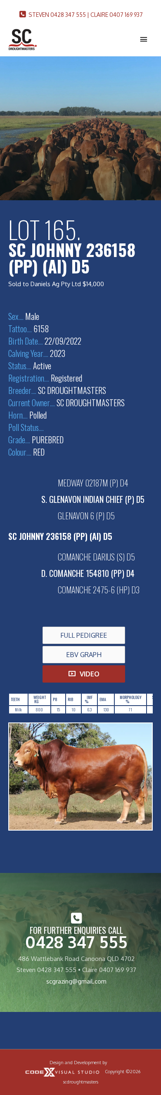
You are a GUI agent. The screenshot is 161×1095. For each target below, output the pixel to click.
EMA (102, 699)
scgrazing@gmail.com (76, 981)
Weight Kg (39, 699)
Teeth (15, 699)
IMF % (88, 699)
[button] (84, 635)
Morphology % (131, 699)
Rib (70, 699)
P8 (55, 699)
